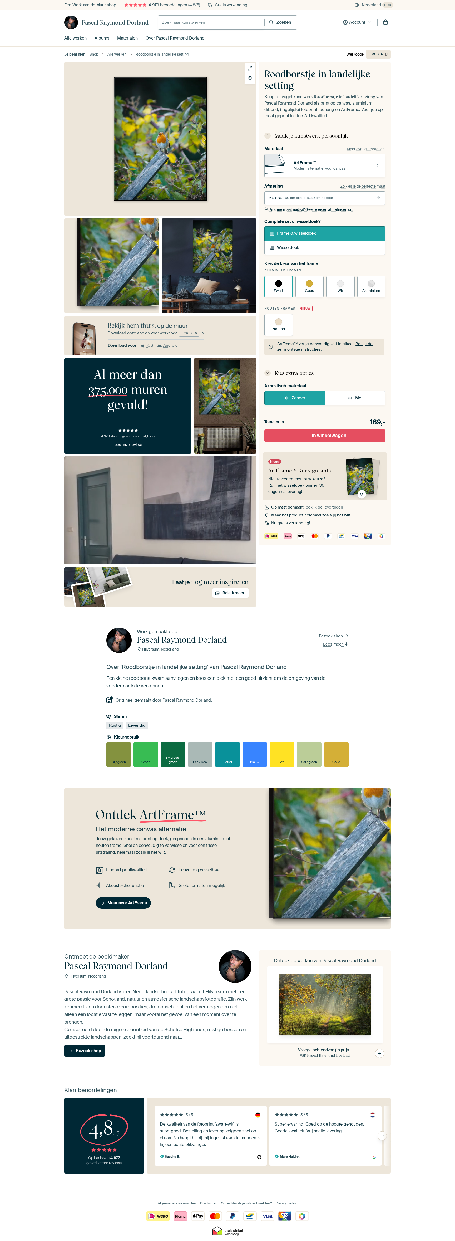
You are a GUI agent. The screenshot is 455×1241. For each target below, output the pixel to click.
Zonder (298, 398)
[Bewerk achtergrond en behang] (250, 78)
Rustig (115, 725)
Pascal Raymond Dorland (115, 22)
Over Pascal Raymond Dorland (175, 38)
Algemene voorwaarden (177, 1203)
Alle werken (75, 38)
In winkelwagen (329, 435)
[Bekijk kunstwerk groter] (250, 68)
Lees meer (333, 644)
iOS (149, 345)
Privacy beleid (287, 1203)
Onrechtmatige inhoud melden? (246, 1203)
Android (170, 345)
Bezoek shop (331, 636)
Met (359, 398)
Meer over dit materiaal (366, 148)
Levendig (136, 725)
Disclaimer (208, 1203)
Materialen (127, 38)
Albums (102, 38)
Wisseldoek (288, 247)
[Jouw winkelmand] (385, 22)
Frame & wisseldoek (296, 233)
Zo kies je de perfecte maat (362, 186)
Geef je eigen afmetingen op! (311, 209)
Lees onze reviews (128, 444)
